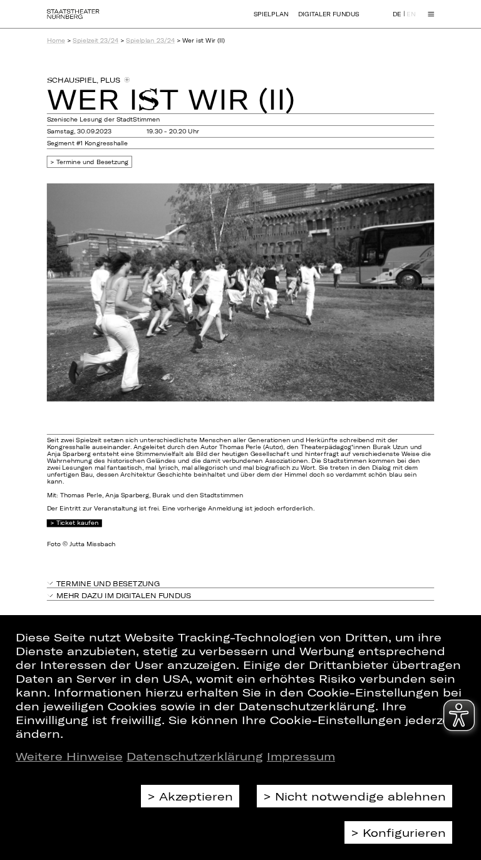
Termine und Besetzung (92, 161)
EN (410, 15)
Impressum (301, 756)
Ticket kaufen (77, 522)
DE (397, 15)
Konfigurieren (404, 832)
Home (56, 40)
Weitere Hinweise (69, 756)
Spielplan (271, 14)
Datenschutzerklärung (195, 756)
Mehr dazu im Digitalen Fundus (123, 595)
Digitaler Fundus (328, 14)
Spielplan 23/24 (150, 40)
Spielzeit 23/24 (95, 40)
